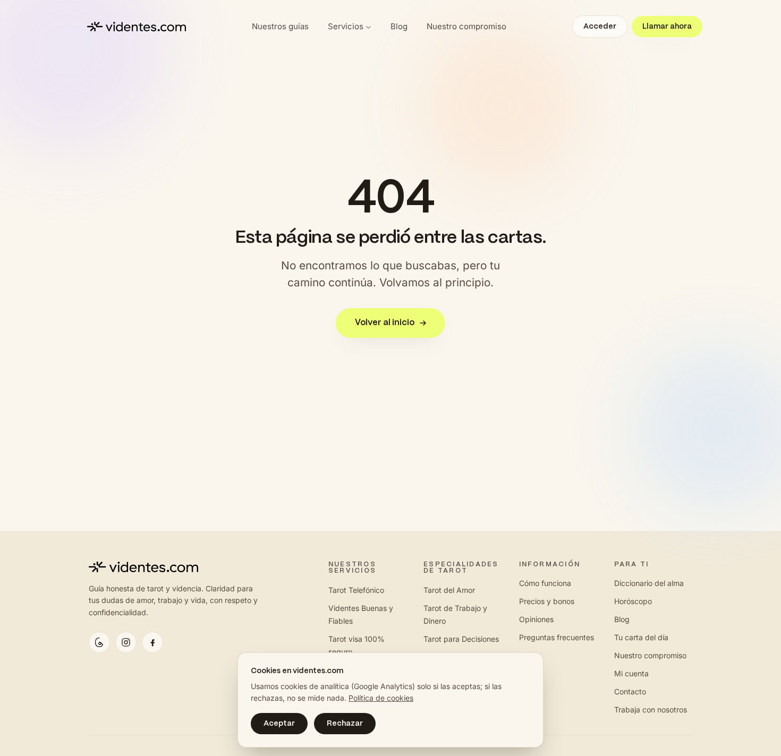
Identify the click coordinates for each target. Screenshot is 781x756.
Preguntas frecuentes (556, 637)
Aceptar (279, 723)
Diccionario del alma (649, 583)
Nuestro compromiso (466, 26)
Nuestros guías (280, 26)
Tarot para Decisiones (461, 638)
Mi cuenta (631, 673)
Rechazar (345, 723)
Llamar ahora (667, 26)
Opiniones (536, 619)
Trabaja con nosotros (650, 709)
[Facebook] (152, 642)
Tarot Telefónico (356, 589)
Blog (399, 26)
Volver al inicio (384, 323)
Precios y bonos (546, 601)
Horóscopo (633, 601)
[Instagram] (126, 642)
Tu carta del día (641, 637)
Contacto (630, 691)
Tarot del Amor (449, 589)
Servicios (345, 26)
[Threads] (99, 642)
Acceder (599, 26)
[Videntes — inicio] (136, 26)
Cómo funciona (545, 583)
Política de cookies (381, 697)
